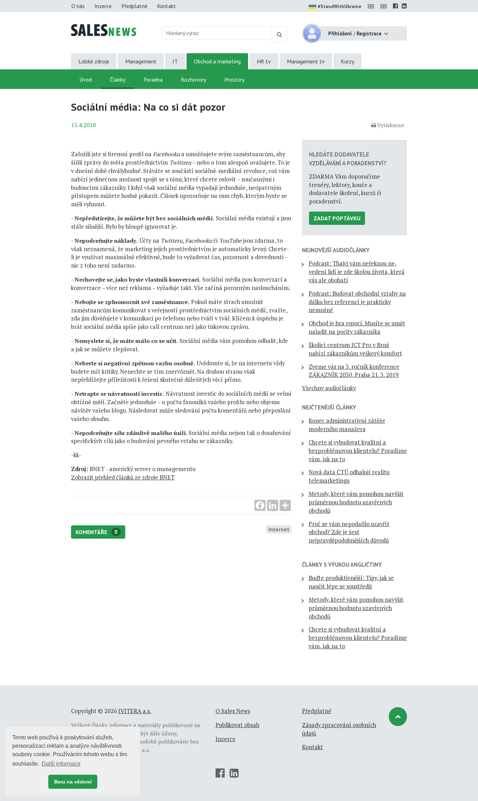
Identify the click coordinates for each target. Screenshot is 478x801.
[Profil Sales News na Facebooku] (395, 6)
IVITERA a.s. (134, 711)
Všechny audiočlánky (329, 388)
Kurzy (347, 61)
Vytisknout (390, 125)
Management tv (306, 61)
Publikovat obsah (237, 725)
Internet (278, 529)
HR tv (264, 61)
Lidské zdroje (93, 61)
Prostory (234, 79)
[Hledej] (279, 34)
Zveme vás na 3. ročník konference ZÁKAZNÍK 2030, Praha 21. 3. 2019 (354, 371)
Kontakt (166, 5)
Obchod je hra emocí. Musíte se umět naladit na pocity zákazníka (357, 327)
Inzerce (103, 5)
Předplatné (134, 5)
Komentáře (97, 532)
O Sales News (233, 711)
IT (175, 61)
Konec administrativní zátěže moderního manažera (347, 425)
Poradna (153, 79)
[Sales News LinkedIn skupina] (404, 6)
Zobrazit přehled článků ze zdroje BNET (123, 477)
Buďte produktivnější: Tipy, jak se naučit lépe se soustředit (351, 582)
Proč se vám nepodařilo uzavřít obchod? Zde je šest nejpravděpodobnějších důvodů (349, 532)
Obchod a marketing (217, 61)
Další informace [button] (61, 764)
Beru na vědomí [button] (73, 782)
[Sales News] (103, 29)
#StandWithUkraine (339, 6)
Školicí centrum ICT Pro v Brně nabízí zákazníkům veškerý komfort (355, 349)
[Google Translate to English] (384, 6)
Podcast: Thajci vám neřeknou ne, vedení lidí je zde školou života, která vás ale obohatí (357, 272)
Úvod (85, 79)
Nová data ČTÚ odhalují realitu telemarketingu (349, 476)
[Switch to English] (372, 6)
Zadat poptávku (337, 218)
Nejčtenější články (329, 407)
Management (140, 61)
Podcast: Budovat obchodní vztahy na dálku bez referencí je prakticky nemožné (357, 302)
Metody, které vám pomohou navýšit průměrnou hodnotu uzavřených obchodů (356, 502)
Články (117, 79)
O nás (78, 5)
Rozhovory (193, 79)
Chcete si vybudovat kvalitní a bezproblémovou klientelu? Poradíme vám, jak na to (358, 451)
